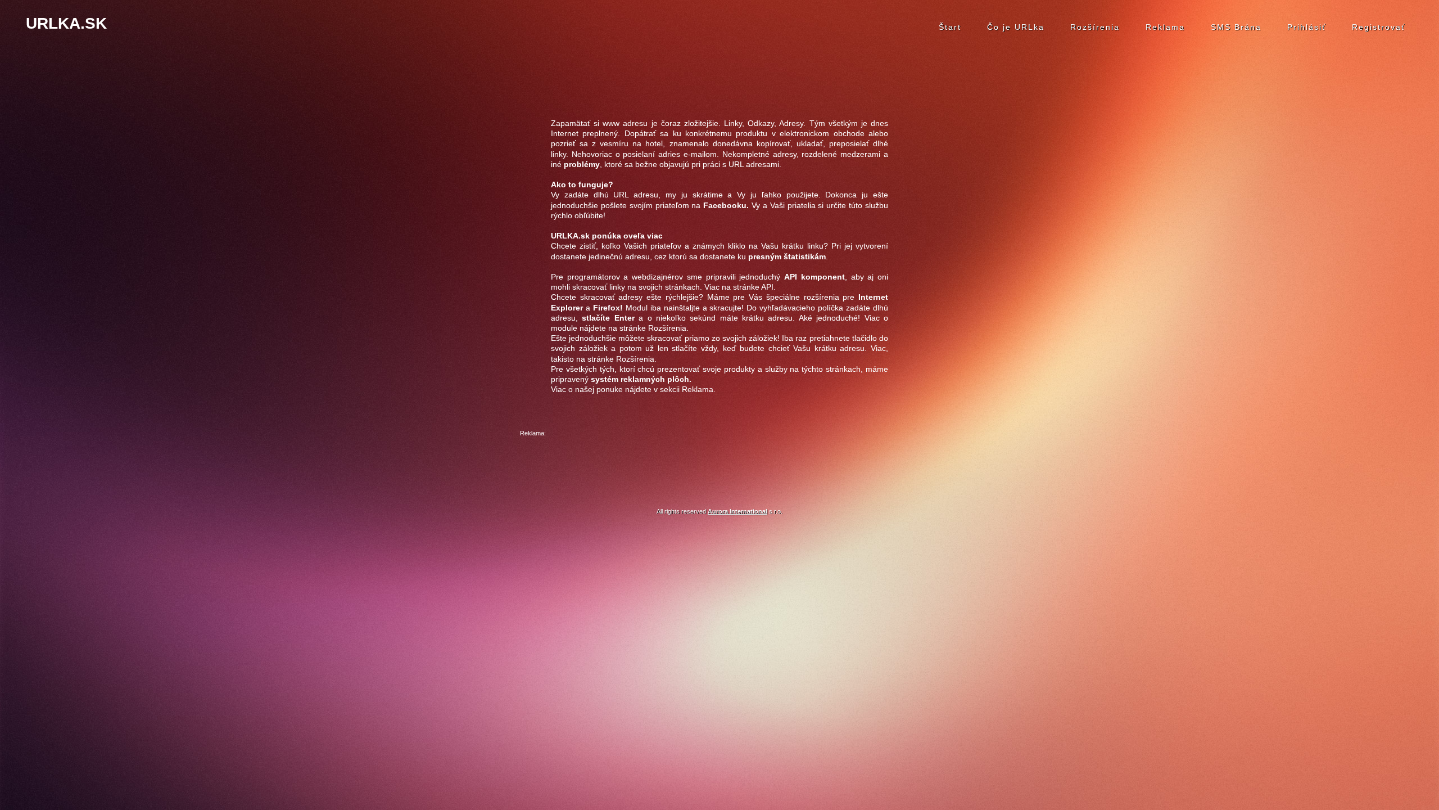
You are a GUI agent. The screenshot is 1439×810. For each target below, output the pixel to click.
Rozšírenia (1095, 27)
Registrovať (1378, 27)
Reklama (1165, 27)
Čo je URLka (1015, 27)
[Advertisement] (719, 464)
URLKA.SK (66, 23)
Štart (950, 27)
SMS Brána (1236, 27)
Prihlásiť (1306, 27)
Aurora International (737, 511)
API (767, 286)
